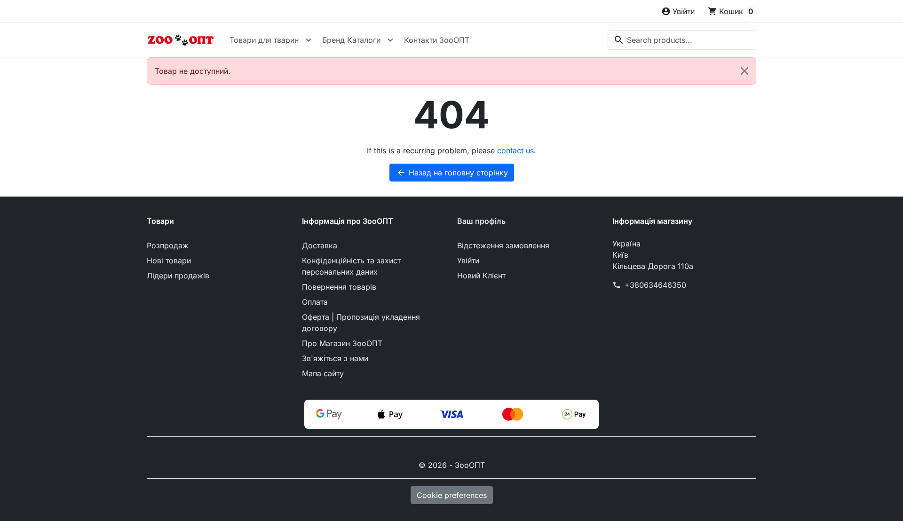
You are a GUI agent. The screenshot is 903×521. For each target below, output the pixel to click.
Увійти (468, 260)
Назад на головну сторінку (452, 172)
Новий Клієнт (481, 275)
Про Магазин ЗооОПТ (342, 343)
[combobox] (682, 40)
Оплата (315, 302)
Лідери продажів (178, 275)
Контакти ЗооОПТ (436, 40)
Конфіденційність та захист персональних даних (351, 266)
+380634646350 (655, 285)
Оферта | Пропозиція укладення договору (361, 322)
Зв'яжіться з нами (335, 358)
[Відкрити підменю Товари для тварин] (308, 40)
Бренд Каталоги (351, 40)
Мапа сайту (323, 373)
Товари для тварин (264, 40)
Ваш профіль (481, 221)
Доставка (319, 245)
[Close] (744, 71)
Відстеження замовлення (503, 245)
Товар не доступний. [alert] (192, 71)
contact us (515, 150)
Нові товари (169, 260)
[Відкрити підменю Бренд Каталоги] (390, 40)
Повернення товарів (339, 287)
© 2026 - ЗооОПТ (452, 465)
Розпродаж (168, 245)
